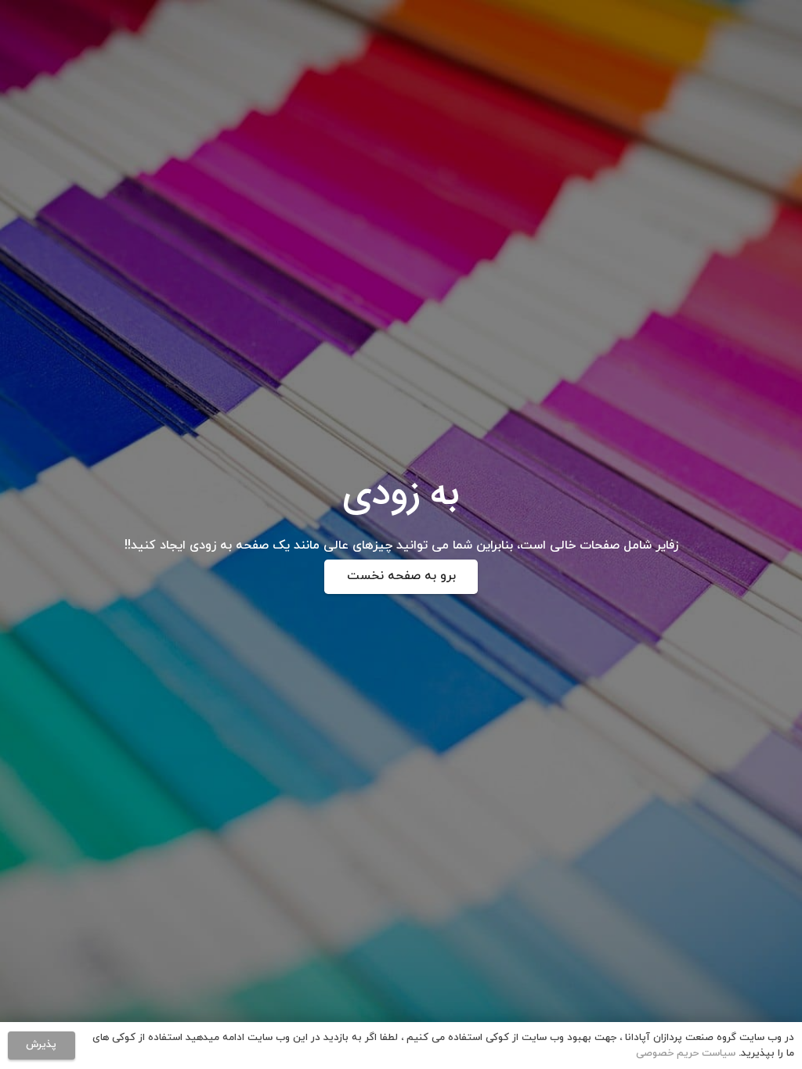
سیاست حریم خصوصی (685, 1053)
